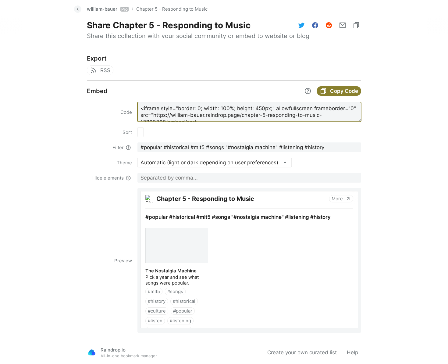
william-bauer (107, 9)
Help (352, 352)
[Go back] (77, 9)
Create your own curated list (302, 352)
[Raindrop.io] (92, 352)
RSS (105, 70)
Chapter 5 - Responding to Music (172, 9)
